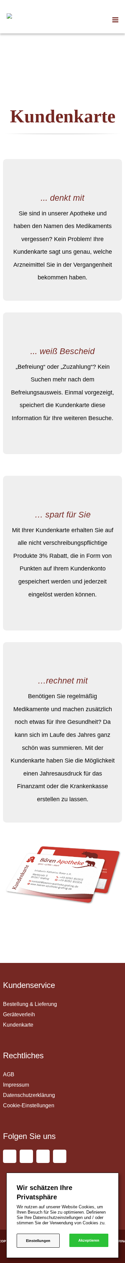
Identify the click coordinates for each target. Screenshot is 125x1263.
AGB (8, 1074)
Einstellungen (38, 1241)
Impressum (16, 1085)
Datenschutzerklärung (29, 1095)
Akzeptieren (88, 1240)
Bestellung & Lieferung (30, 1004)
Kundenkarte (18, 1025)
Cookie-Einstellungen (28, 1105)
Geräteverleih (19, 1014)
